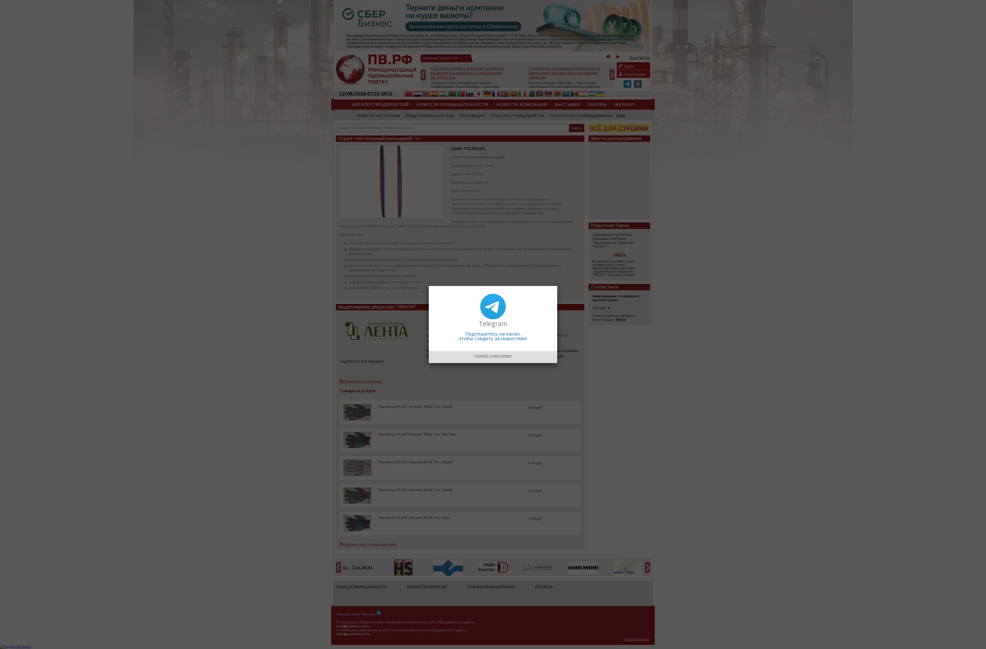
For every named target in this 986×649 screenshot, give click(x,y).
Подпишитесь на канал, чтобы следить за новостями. (493, 336)
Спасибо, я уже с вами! (493, 355)
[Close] (557, 286)
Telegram (493, 323)
